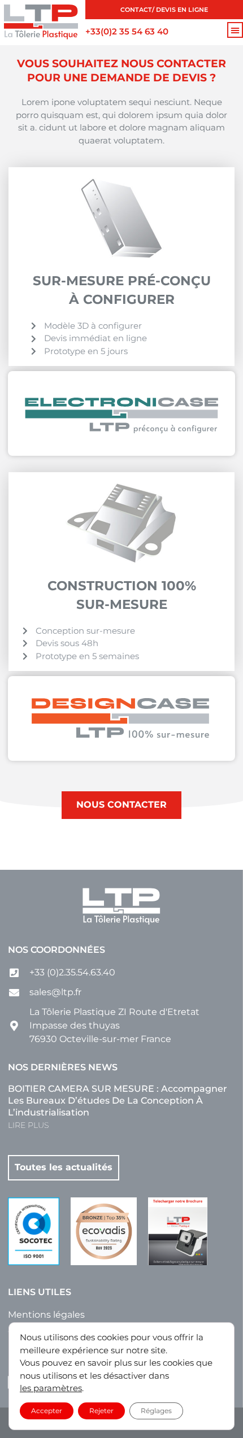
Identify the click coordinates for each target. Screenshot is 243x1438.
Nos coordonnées (56, 949)
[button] (235, 30)
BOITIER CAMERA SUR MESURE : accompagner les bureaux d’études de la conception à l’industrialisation (117, 1100)
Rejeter (101, 1410)
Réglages (156, 1410)
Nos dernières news (63, 1067)
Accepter (46, 1410)
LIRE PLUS (28, 1125)
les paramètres (51, 1388)
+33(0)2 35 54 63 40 (126, 31)
